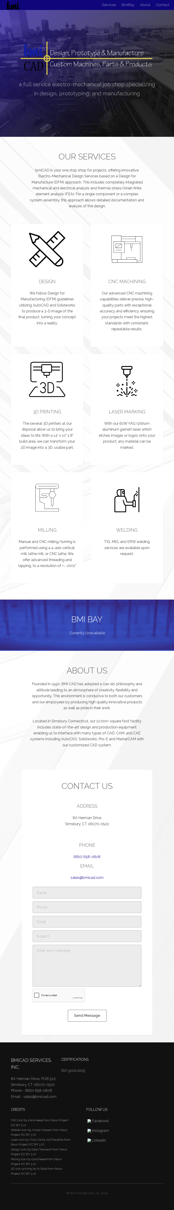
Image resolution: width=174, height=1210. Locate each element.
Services (109, 5)
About (145, 5)
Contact (162, 5)
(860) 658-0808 (87, 857)
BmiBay (128, 5)
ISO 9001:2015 (73, 1070)
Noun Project (59, 1120)
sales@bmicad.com (87, 877)
